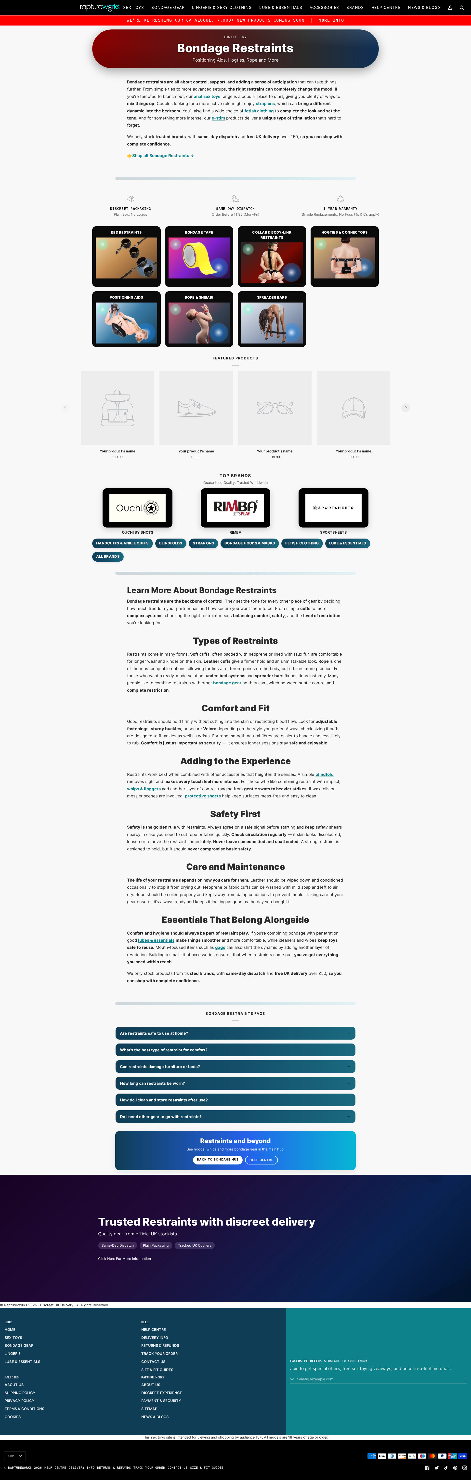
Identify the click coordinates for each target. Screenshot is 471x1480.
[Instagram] (464, 1468)
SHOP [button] (8, 1322)
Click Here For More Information (124, 1258)
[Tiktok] (446, 1468)
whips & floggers (144, 788)
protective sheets (203, 795)
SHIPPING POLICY (20, 1393)
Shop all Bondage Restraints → (163, 155)
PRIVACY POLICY (19, 1401)
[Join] (460, 1379)
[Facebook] (427, 1468)
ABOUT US (14, 1385)
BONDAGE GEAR (19, 1345)
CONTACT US (153, 1362)
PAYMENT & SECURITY (161, 1401)
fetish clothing (259, 110)
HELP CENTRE (153, 1329)
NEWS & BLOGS (155, 1417)
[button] (133, 7)
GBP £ (13, 1456)
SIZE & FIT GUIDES (157, 1370)
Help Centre (261, 1160)
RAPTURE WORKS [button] (152, 1377)
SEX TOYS (13, 1337)
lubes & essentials (156, 940)
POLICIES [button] (12, 1377)
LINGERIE (13, 1353)
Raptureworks (20, 1467)
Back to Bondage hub (218, 1159)
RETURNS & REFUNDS (160, 1345)
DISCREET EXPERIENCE (161, 1393)
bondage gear (227, 682)
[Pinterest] (455, 1468)
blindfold (324, 774)
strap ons (265, 103)
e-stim (218, 118)
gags (220, 947)
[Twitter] (436, 1468)
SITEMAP (149, 1409)
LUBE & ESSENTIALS (22, 1362)
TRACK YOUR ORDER (159, 1353)
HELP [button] (144, 1322)
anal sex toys (207, 96)
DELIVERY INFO (154, 1337)
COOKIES (13, 1417)
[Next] (405, 407)
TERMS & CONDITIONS (24, 1409)
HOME (10, 1329)
